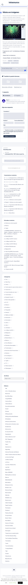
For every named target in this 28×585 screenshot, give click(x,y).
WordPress (14, 577)
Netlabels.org (8, 497)
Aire (16, 181)
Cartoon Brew (8, 401)
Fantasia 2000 (6, 62)
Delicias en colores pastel (15, 199)
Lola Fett (7, 467)
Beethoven (16, 60)
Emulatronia (8, 426)
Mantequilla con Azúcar (10, 474)
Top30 (6, 360)
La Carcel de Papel (9, 457)
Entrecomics (8, 429)
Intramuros (14, 2)
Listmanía (7, 327)
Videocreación (21, 68)
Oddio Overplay (8, 502)
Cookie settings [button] (12, 582)
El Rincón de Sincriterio (10, 421)
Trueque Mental (9, 548)
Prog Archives (8, 515)
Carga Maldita (8, 398)
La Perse (7, 462)
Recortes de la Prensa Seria (11, 350)
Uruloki (7, 553)
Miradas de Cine (9, 485)
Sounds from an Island (10, 528)
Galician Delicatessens (10, 246)
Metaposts (7, 332)
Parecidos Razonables (10, 345)
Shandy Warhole (9, 236)
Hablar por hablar (9, 315)
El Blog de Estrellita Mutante (11, 416)
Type (6, 551)
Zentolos (7, 561)
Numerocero (8, 500)
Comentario (6, 111)
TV (6, 363)
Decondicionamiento (10, 406)
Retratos (7, 353)
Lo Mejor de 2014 (9, 330)
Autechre (10, 60)
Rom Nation (8, 520)
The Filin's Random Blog (10, 535)
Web (4, 125)
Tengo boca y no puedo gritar (12, 533)
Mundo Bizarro (8, 337)
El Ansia (7, 411)
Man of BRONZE (8, 472)
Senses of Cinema (9, 523)
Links (6, 325)
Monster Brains (8, 490)
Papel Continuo (8, 505)
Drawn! (6, 408)
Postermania (8, 348)
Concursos (7, 289)
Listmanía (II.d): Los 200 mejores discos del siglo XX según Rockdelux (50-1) (12, 196)
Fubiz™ (6, 444)
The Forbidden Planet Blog (11, 538)
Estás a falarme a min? (10, 436)
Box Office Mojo (8, 396)
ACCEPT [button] (20, 582)
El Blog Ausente (8, 413)
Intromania (7, 320)
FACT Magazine (8, 439)
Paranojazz (8, 507)
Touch (6, 543)
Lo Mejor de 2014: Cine (10, 241)
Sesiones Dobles (9, 525)
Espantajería (8, 434)
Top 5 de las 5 (8, 358)
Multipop (7, 335)
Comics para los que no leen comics (13, 287)
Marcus (7, 477)
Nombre (5, 120)
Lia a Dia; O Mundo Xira (10, 464)
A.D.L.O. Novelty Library (10, 391)
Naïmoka (7, 495)
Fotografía (7, 309)
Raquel (6, 202)
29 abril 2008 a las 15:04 (15, 100)
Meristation (8, 482)
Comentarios (8, 95)
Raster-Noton (8, 518)
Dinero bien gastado (9, 299)
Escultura (7, 307)
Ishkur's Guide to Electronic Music (13, 454)
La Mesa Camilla (9, 459)
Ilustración (7, 317)
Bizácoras (7, 393)
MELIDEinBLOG (8, 479)
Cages (6, 228)
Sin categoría (8, 355)
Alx (21, 577)
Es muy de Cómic (9, 431)
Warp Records (8, 558)
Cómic (6, 284)
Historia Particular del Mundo (12, 452)
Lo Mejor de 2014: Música (11, 243)
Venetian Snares (14, 62)
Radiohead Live (18, 87)
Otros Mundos (8, 342)
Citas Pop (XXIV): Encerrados (11, 251)
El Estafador (8, 419)
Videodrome (8, 556)
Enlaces (7, 304)
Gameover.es (8, 446)
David (11, 68)
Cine (6, 279)
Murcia (6, 225)
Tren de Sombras (9, 545)
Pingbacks (19, 95)
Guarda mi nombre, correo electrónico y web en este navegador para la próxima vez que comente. (13, 132)
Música (14, 68)
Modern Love (8, 487)
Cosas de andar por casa (11, 292)
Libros (6, 322)
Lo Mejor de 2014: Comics (11, 238)
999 (6, 388)
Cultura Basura (8, 403)
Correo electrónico (19, 120)
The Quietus (8, 540)
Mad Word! (7, 469)
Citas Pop (7, 282)
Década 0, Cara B (9, 297)
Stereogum (7, 530)
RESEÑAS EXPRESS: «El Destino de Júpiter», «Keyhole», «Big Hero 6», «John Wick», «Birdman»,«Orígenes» (13, 232)
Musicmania (8, 492)
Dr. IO (6, 302)
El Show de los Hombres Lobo (12, 424)
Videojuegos (8, 368)
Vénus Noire (11, 212)
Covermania (8, 294)
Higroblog (7, 449)
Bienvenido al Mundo (7, 87)
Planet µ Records (9, 513)
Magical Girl (8, 249)
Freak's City (8, 441)
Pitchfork (7, 510)
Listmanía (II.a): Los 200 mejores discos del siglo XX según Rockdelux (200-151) (12, 190)
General (7, 312)
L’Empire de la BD (9, 269)
